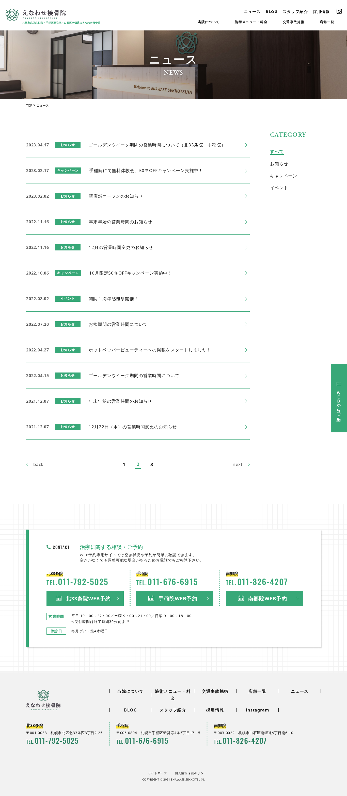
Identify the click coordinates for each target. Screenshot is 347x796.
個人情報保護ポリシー (191, 773)
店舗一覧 (327, 22)
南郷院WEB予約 (267, 598)
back (38, 464)
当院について (209, 22)
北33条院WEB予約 (88, 598)
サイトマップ (157, 773)
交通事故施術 (294, 22)
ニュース (252, 11)
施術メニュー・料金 (251, 22)
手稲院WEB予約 (178, 598)
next (238, 464)
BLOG (272, 11)
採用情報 (321, 11)
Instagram (257, 710)
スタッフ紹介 (295, 11)
